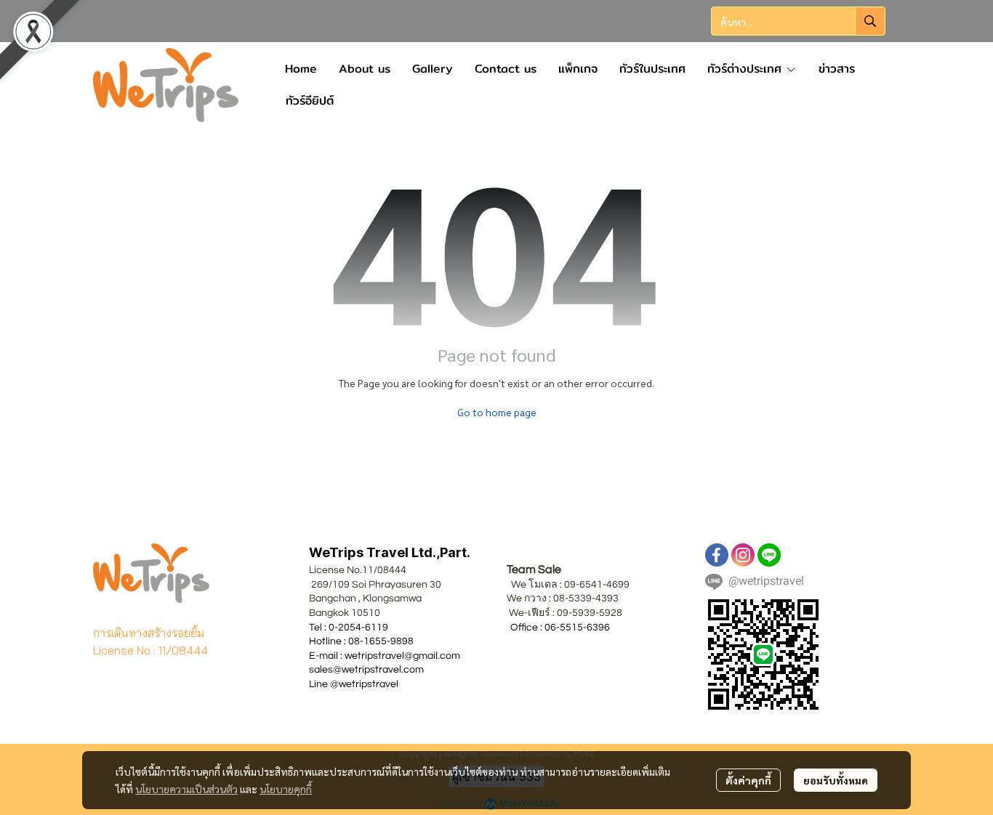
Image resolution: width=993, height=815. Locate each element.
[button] (798, 21)
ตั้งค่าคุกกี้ (748, 780)
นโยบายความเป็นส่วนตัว (186, 788)
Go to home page (496, 411)
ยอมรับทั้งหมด (835, 780)
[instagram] (743, 555)
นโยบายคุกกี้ (286, 788)
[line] (769, 555)
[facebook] (716, 555)
